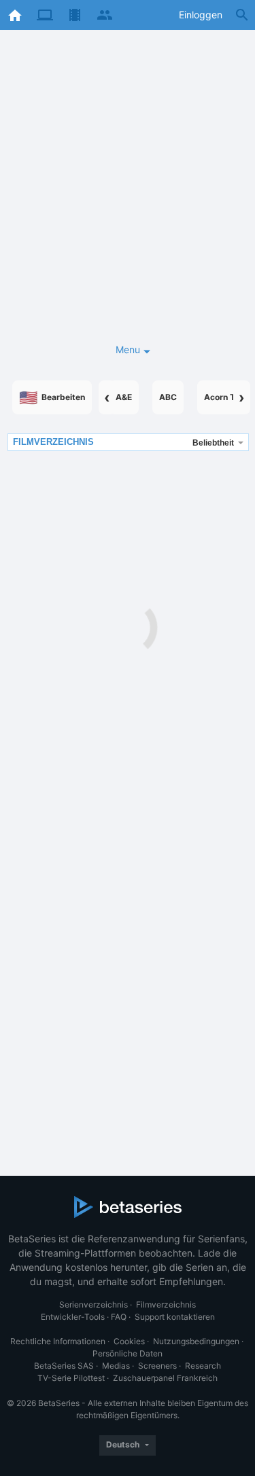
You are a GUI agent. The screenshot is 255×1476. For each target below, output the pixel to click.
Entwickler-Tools (73, 1317)
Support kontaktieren (175, 1317)
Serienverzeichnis (93, 1304)
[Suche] (242, 15)
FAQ (118, 1317)
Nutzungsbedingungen (196, 1341)
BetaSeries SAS (64, 1366)
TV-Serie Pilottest (71, 1378)
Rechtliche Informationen (57, 1341)
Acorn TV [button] (222, 397)
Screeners (157, 1366)
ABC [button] (168, 397)
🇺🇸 (52, 397)
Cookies (129, 1341)
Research (203, 1366)
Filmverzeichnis (166, 1304)
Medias (116, 1366)
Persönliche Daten (127, 1353)
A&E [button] (124, 397)
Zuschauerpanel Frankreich (165, 1378)
